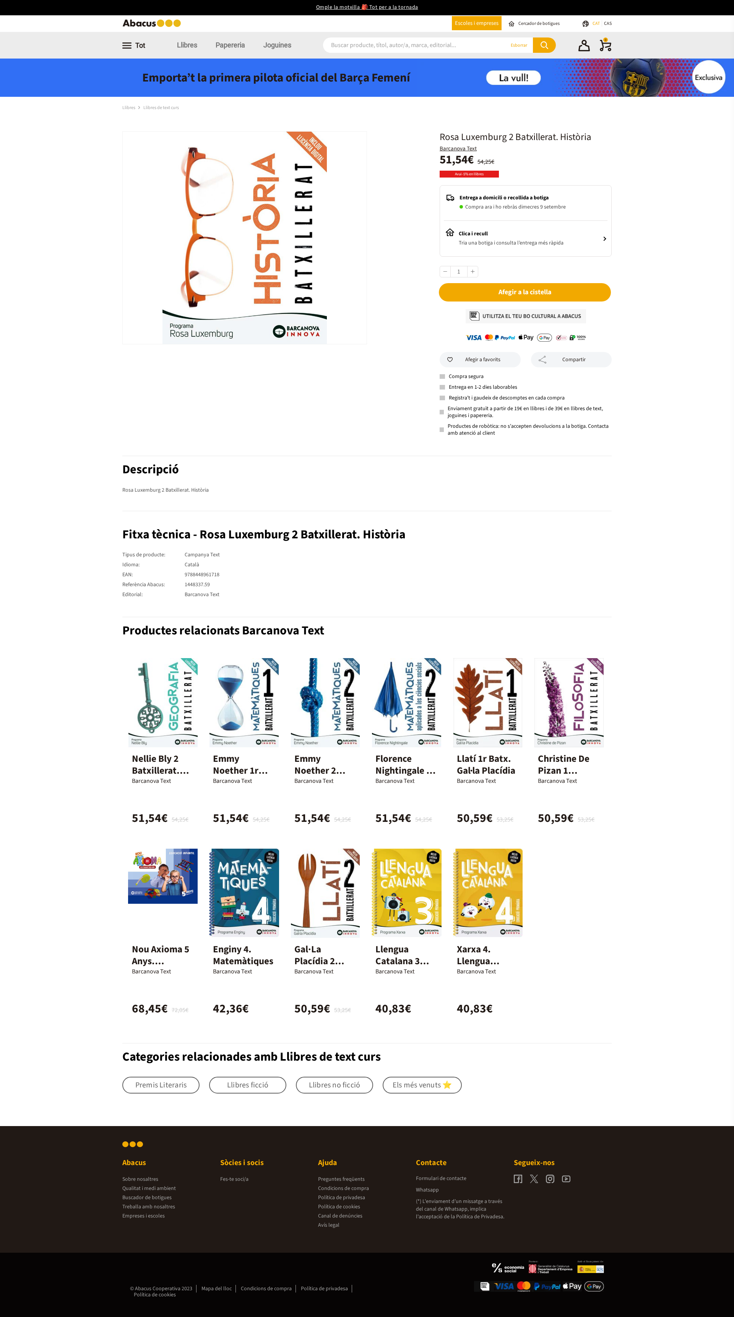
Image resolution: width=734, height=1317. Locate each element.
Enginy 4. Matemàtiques (243, 955)
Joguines (277, 45)
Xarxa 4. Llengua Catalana (475, 961)
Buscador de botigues (147, 1197)
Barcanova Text (458, 149)
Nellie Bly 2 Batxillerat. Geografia (156, 770)
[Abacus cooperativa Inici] (153, 26)
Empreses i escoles (143, 1216)
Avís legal (328, 1225)
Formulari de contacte (441, 1178)
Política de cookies (339, 1207)
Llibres (187, 45)
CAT (597, 23)
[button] (584, 46)
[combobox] (404, 45)
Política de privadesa (341, 1197)
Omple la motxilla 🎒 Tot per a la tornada (367, 7)
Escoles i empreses (477, 23)
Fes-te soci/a (234, 1179)
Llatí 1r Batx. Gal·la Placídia (486, 764)
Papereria (230, 45)
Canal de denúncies (340, 1216)
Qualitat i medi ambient (149, 1188)
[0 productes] (605, 50)
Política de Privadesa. (480, 1217)
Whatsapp (427, 1190)
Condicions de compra (343, 1188)
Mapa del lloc (216, 1289)
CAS (608, 23)
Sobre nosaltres (140, 1179)
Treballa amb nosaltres (148, 1207)
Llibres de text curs (161, 107)
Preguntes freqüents (341, 1179)
